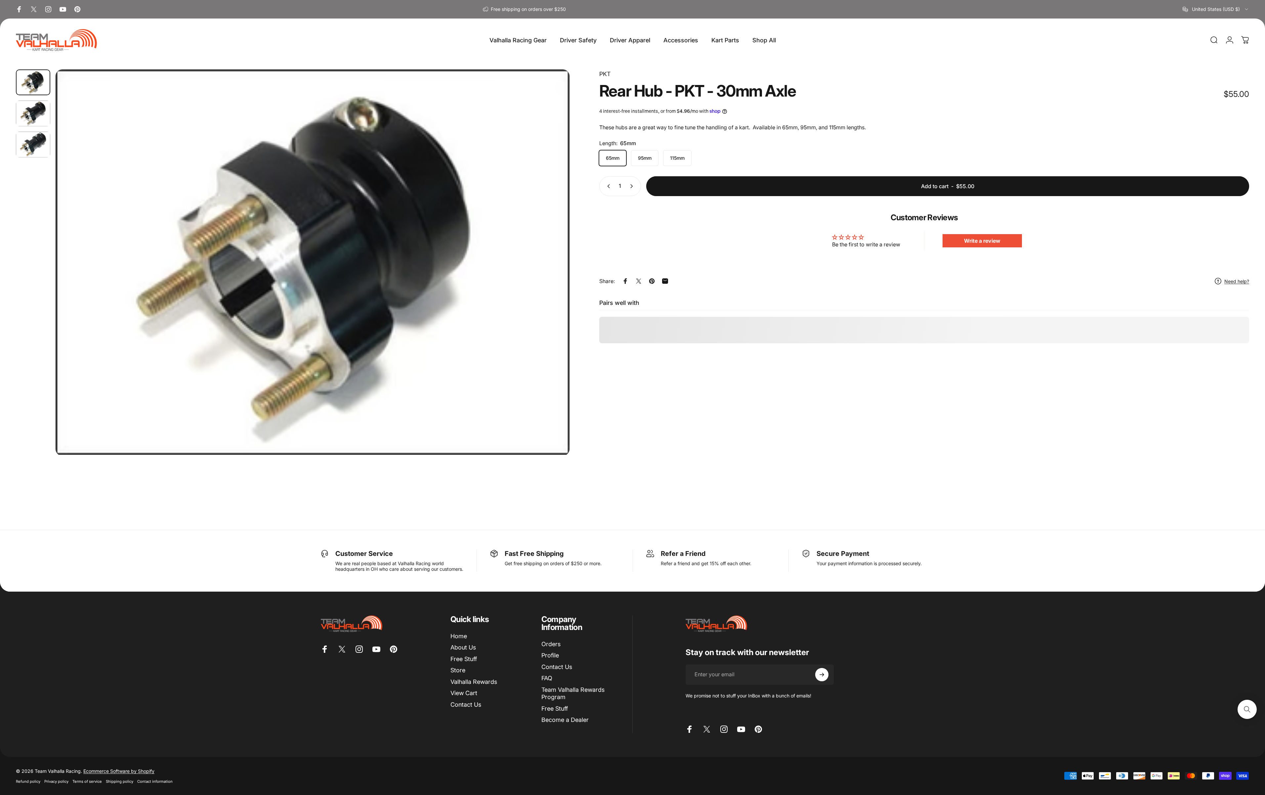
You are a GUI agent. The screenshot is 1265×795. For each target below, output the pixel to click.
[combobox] (1216, 9)
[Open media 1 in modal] (312, 262)
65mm (612, 158)
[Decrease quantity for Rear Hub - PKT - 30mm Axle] (607, 186)
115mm (677, 158)
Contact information (155, 781)
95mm (645, 158)
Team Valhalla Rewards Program (573, 693)
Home (458, 636)
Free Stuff (463, 658)
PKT (605, 73)
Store (457, 670)
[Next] (552, 278)
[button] (1247, 709)
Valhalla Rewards (473, 681)
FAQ (546, 678)
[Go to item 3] (33, 144)
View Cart (463, 693)
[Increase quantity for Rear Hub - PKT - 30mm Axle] (633, 186)
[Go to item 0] (33, 82)
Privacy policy (56, 781)
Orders (551, 644)
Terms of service (87, 781)
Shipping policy (119, 781)
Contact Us (465, 704)
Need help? (1236, 281)
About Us (463, 647)
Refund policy (28, 781)
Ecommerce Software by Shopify (118, 771)
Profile (550, 655)
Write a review (982, 240)
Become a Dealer (565, 719)
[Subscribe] (821, 674)
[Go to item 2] (33, 113)
